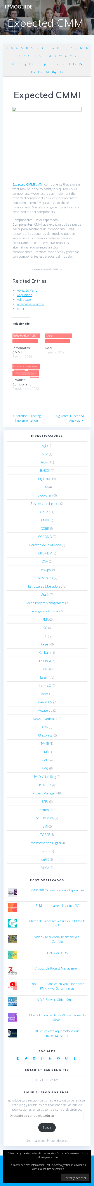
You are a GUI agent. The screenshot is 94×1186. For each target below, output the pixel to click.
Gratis (45, 595)
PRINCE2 (45, 785)
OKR (45, 727)
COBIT (45, 528)
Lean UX (45, 686)
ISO (45, 628)
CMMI (39, 184)
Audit (20, 309)
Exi (47, 72)
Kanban (44, 652)
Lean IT (45, 677)
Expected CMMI (23, 184)
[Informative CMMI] (26, 338)
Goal (48, 348)
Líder (45, 669)
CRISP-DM (45, 553)
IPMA (45, 619)
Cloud (44, 512)
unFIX (45, 859)
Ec (13, 64)
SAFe (45, 801)
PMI (44, 760)
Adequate (24, 299)
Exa (33, 72)
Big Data (44, 479)
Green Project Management (45, 603)
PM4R (45, 744)
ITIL (45, 636)
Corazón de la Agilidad (45, 545)
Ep (44, 64)
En (38, 64)
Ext (61, 72)
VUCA (45, 868)
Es (63, 64)
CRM (45, 561)
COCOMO (45, 537)
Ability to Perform (29, 290)
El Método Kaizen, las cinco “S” (57, 906)
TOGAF (45, 835)
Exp (54, 72)
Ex (80, 64)
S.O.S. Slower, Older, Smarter (57, 1000)
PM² (45, 752)
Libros (44, 694)
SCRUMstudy (45, 818)
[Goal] (59, 338)
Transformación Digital (45, 843)
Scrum (44, 810)
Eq (50, 64)
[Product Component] (26, 370)
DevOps (45, 570)
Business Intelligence (45, 504)
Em (31, 64)
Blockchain (45, 495)
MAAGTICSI (45, 702)
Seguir (47, 1127)
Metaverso (45, 710)
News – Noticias (44, 719)
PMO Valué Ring (45, 777)
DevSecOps (45, 578)
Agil (44, 446)
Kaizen (45, 644)
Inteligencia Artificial (45, 611)
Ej (25, 64)
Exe (40, 72)
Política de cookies (53, 1169)
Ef (19, 64)
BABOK (45, 470)
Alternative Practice (30, 304)
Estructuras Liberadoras (45, 586)
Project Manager (44, 793)
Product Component (21, 382)
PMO (45, 768)
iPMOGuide (19, 6)
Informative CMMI (21, 350)
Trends (45, 851)
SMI (45, 826)
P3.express (45, 735)
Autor (44, 462)
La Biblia (45, 661)
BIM (45, 487)
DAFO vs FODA (57, 953)
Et (69, 64)
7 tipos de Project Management (57, 968)
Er (57, 64)
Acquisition (24, 295)
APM (45, 454)
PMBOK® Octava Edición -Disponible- (57, 890)
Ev (74, 64)
